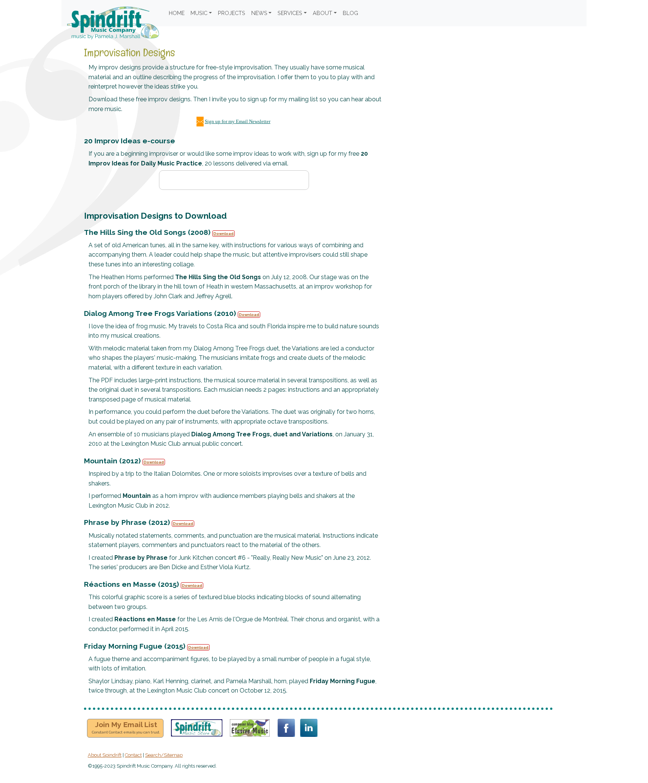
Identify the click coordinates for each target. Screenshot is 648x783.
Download (223, 233)
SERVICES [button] (290, 13)
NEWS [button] (259, 13)
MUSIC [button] (198, 13)
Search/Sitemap (164, 755)
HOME (176, 13)
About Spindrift (105, 755)
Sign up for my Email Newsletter (237, 121)
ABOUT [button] (322, 13)
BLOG (350, 13)
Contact (133, 755)
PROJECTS (231, 13)
